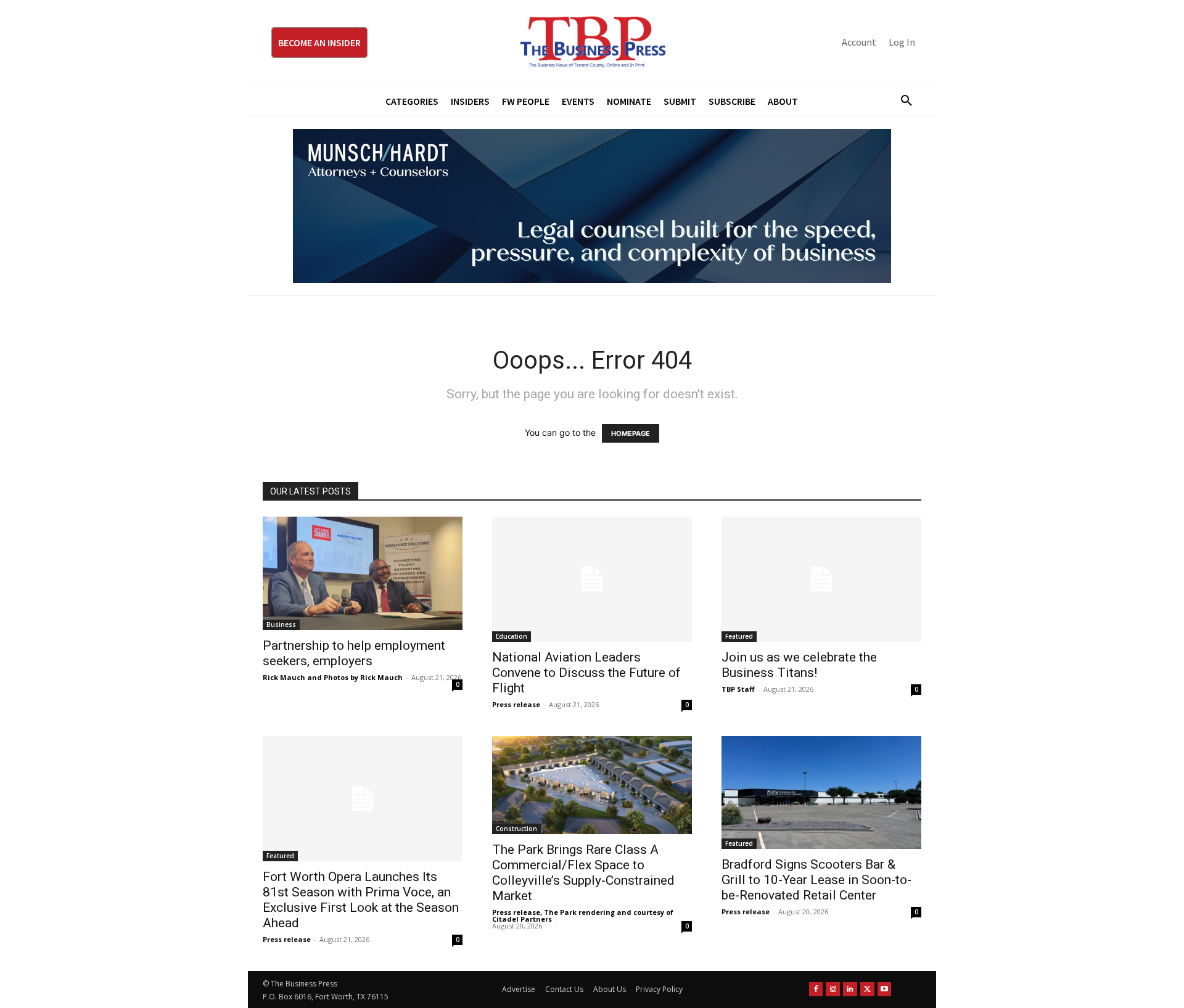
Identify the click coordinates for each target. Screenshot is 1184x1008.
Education (511, 636)
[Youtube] (885, 989)
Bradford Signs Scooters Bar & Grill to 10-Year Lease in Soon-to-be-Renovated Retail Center (816, 880)
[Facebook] (816, 989)
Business (281, 624)
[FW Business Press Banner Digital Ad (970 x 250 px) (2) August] (592, 206)
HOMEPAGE (630, 433)
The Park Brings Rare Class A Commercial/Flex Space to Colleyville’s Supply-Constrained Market (583, 872)
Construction (516, 828)
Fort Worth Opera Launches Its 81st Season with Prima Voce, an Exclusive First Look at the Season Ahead (361, 899)
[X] (867, 989)
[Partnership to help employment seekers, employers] (362, 573)
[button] (901, 101)
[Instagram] (833, 989)
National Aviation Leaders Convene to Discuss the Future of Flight (586, 672)
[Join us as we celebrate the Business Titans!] (821, 579)
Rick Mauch (284, 677)
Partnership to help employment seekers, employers (354, 653)
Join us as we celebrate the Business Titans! (799, 665)
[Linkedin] (850, 989)
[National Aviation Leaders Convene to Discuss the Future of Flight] (592, 579)
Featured (739, 636)
